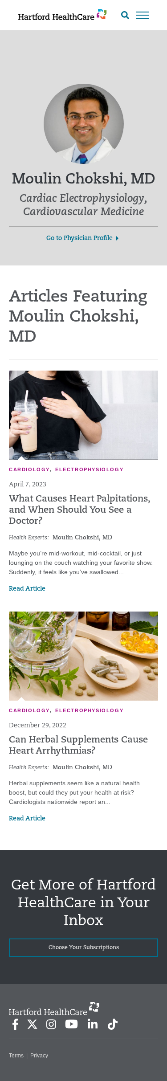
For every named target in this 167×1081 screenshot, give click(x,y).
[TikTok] (112, 1024)
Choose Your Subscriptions (84, 947)
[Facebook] (15, 1024)
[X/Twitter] (32, 1024)
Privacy (39, 1055)
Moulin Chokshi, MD (82, 538)
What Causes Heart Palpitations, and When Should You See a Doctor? (79, 510)
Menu (142, 15)
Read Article (27, 589)
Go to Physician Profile (79, 238)
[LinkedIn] (92, 1024)
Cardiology (29, 469)
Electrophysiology (89, 469)
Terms (16, 1055)
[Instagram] (51, 1024)
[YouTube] (72, 1024)
